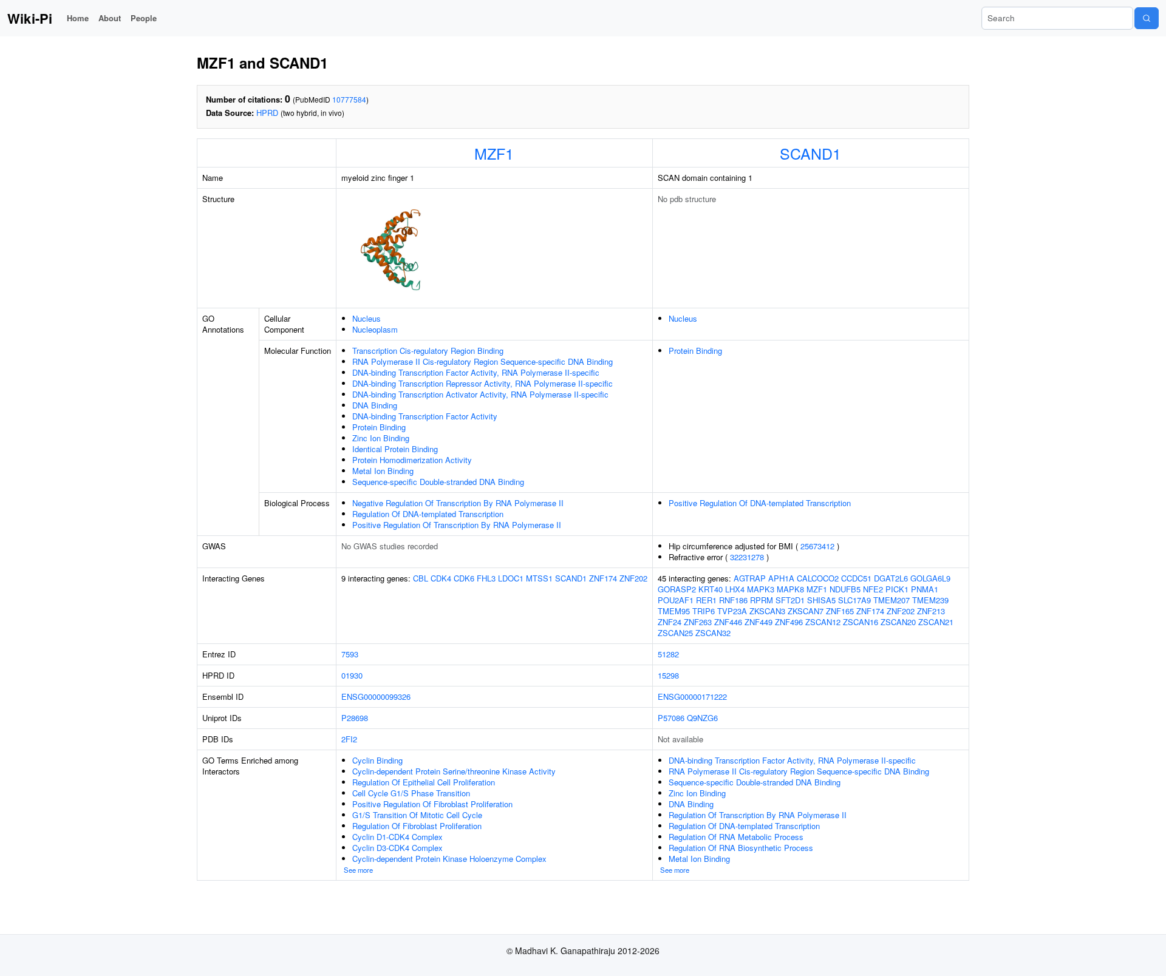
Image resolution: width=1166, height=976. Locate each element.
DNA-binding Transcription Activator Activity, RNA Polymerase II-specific (480, 394)
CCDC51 (856, 578)
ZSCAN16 (860, 622)
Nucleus (366, 318)
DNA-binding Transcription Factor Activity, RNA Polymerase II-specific (475, 372)
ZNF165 (840, 611)
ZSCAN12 (822, 622)
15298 (668, 675)
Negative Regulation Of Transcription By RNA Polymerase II (458, 503)
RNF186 (733, 600)
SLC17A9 (854, 600)
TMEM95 (674, 611)
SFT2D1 (790, 600)
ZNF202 (633, 578)
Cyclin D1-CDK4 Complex (397, 836)
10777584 (349, 99)
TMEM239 (930, 600)
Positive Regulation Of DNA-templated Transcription (760, 503)
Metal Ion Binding (383, 470)
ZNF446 (728, 622)
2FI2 (349, 739)
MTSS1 (539, 578)
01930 (352, 675)
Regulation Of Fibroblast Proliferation (417, 826)
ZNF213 (931, 611)
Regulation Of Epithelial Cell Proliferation (423, 782)
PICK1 (897, 589)
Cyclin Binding (377, 760)
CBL (420, 578)
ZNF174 (603, 578)
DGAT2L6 (891, 578)
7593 (349, 654)
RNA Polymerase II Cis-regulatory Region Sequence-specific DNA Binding (482, 361)
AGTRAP (750, 578)
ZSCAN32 (713, 633)
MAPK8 (790, 589)
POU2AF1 (676, 600)
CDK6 (464, 578)
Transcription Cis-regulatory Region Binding (427, 350)
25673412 (817, 546)
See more (358, 870)
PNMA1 (924, 589)
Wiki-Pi (29, 18)
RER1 (706, 600)
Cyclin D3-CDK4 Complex (397, 847)
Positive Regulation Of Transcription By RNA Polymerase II (456, 524)
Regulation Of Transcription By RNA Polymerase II (758, 815)
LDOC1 (510, 578)
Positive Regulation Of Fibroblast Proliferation (432, 804)
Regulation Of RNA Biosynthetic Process (741, 847)
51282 (668, 654)
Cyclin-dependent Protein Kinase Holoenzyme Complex (449, 858)
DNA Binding (374, 405)
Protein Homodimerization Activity (412, 460)
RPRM (761, 600)
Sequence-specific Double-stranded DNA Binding (438, 481)
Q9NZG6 (702, 718)
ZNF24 (669, 622)
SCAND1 (810, 153)
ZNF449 (758, 622)
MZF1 (494, 153)
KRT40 (710, 589)
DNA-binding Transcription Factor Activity (424, 416)
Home (78, 18)
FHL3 (486, 578)
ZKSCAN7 (805, 611)
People (144, 18)
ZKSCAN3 (767, 611)
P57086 (671, 718)
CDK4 (441, 578)
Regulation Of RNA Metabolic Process (736, 836)
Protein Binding (379, 427)
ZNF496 (789, 622)
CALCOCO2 (818, 578)
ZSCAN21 (935, 622)
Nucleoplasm (375, 329)
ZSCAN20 (898, 622)
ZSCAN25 (675, 633)
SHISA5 (821, 600)
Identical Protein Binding (395, 449)
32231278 (747, 557)
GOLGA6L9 (930, 578)
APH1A (781, 578)
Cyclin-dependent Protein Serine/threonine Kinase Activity (454, 771)
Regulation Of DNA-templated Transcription (427, 514)
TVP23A (732, 611)
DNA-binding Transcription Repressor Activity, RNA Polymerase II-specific (482, 383)
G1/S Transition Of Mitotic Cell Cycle (417, 815)
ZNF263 (698, 622)
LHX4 (735, 589)
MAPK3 (760, 589)
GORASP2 (677, 589)
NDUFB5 (845, 589)
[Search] (1146, 18)
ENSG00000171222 (692, 696)
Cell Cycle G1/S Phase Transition (411, 793)
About (109, 18)
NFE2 (873, 589)
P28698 (354, 718)
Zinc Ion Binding (380, 438)
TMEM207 (891, 600)
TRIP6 (703, 611)
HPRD (267, 112)
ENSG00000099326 (376, 696)
